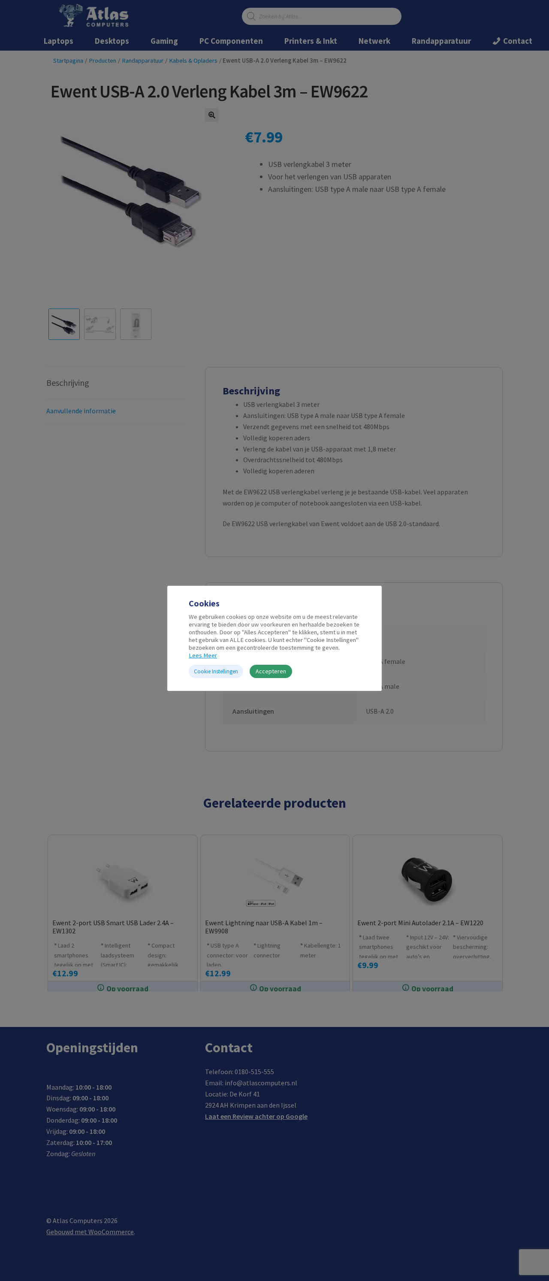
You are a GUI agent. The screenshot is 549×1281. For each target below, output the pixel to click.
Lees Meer (203, 655)
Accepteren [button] (271, 671)
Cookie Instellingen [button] (216, 671)
